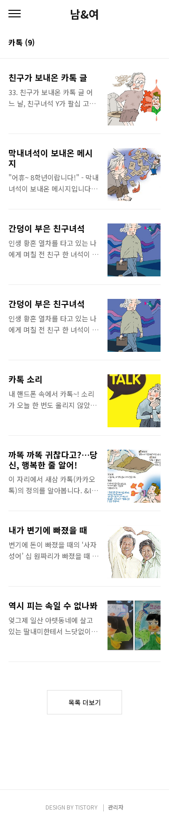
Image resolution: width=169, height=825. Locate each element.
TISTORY (86, 807)
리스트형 (155, 43)
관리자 (115, 807)
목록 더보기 (85, 702)
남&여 (84, 14)
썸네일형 (141, 43)
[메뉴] (14, 14)
